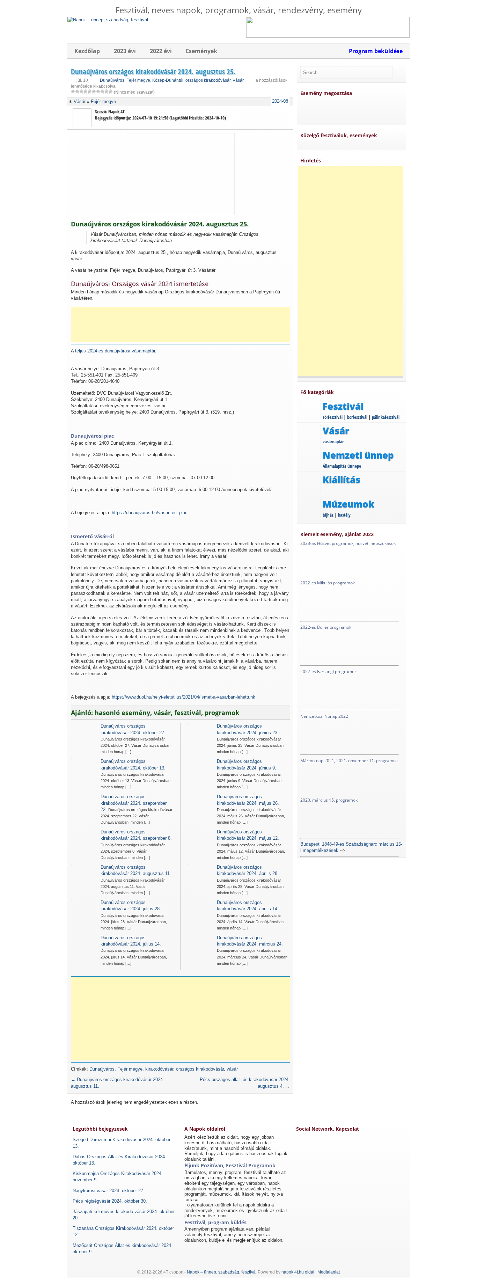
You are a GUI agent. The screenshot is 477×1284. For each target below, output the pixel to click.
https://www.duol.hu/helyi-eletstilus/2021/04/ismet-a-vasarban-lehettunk (183, 697)
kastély (344, 515)
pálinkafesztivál (385, 417)
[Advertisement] (182, 324)
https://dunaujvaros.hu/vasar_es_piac (150, 512)
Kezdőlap (87, 51)
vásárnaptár (333, 441)
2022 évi (161, 51)
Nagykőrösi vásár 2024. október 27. (109, 1190)
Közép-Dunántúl (167, 80)
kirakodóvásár (159, 1069)
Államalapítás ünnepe (342, 466)
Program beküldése (376, 51)
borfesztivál (357, 417)
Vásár (238, 80)
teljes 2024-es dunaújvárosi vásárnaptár (115, 350)
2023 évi (125, 51)
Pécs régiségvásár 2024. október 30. (110, 1201)
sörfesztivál (333, 417)
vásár (232, 1069)
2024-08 (280, 101)
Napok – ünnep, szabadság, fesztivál (222, 1272)
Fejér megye (138, 80)
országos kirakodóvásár (207, 80)
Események (201, 51)
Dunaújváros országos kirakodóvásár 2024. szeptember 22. (134, 803)
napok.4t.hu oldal (297, 1272)
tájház (328, 515)
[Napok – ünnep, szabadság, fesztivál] (107, 19)
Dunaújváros (112, 80)
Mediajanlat (328, 1272)
